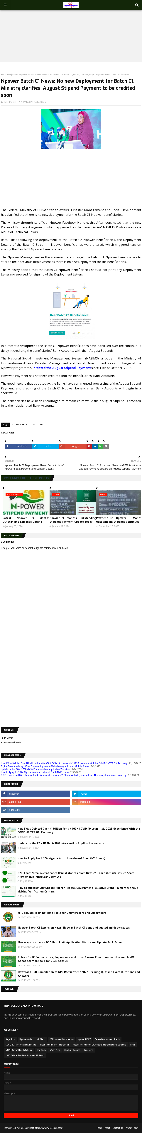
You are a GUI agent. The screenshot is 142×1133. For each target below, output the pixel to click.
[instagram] (106, 802)
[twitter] (106, 794)
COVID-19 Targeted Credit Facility (21, 1044)
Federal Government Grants (107, 1039)
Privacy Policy (132, 1128)
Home (3, 74)
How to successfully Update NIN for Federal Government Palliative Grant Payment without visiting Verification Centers (78, 889)
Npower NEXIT (84, 1039)
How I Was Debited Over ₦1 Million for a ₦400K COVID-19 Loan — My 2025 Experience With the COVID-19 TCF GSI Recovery (64, 763)
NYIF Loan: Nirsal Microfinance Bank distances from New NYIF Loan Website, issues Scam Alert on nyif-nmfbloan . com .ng (63, 775)
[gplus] (35, 802)
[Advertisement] (71, 32)
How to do (41, 1050)
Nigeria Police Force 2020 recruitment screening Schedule (99, 1044)
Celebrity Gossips (72, 1050)
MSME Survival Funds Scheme (19, 1050)
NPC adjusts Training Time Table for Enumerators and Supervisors (62, 913)
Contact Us (118, 1128)
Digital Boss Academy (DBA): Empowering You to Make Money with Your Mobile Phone (45, 766)
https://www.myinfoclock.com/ (48, 1128)
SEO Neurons (18, 1128)
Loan (132, 1044)
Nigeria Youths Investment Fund (54, 1044)
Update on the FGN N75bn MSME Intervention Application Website (35, 769)
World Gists (55, 1050)
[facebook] (35, 794)
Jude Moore (10, 102)
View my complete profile (11, 742)
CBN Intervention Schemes (62, 1039)
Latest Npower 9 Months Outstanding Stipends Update (26, 520)
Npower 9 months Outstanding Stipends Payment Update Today (73, 520)
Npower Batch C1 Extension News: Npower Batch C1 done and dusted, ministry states (74, 927)
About (107, 1128)
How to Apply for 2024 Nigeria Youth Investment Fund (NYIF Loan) (35, 772)
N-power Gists (19, 424)
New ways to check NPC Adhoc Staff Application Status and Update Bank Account (72, 942)
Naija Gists (13, 74)
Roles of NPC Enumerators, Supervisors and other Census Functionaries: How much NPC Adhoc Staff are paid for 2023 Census (76, 959)
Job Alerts (40, 1039)
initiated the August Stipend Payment (62, 368)
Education (88, 1050)
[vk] (35, 810)
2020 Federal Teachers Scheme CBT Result (25, 1055)
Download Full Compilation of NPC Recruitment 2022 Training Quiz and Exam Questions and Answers (79, 974)
